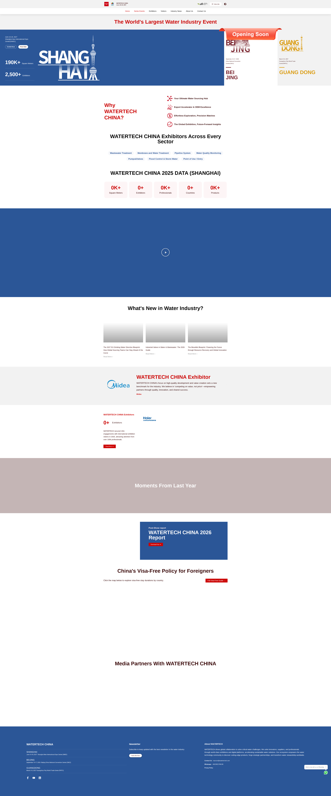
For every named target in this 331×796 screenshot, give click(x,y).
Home (127, 11)
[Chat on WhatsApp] (326, 772)
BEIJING (30, 760)
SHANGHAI (31, 752)
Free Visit (23, 47)
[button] (165, 252)
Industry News (176, 11)
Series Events (139, 11)
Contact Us (201, 11)
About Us (189, 11)
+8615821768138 (217, 764)
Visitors (163, 11)
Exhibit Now (11, 47)
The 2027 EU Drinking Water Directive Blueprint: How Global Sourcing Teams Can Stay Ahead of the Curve (123, 350)
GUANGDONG (33, 768)
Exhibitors (152, 11)
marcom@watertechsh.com (221, 760)
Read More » (108, 357)
